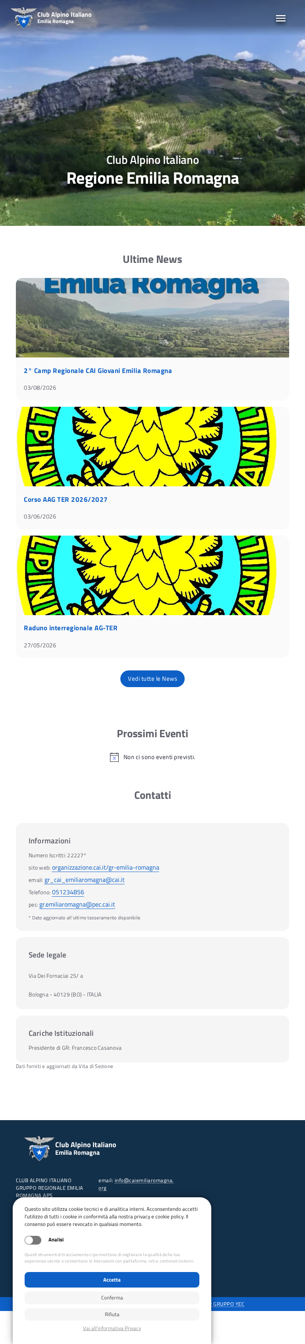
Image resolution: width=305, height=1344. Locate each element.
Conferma (112, 1297)
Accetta (112, 1280)
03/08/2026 (40, 387)
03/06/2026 (40, 516)
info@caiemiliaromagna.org (136, 1184)
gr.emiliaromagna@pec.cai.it (77, 904)
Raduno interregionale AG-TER (71, 628)
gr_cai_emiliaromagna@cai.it (84, 879)
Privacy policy (112, 1328)
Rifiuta (112, 1314)
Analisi (56, 1239)
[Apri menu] (280, 18)
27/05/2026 (40, 645)
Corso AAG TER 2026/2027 (66, 499)
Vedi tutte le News (152, 678)
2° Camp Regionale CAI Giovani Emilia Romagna (98, 371)
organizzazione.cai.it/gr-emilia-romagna (105, 867)
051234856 (68, 892)
